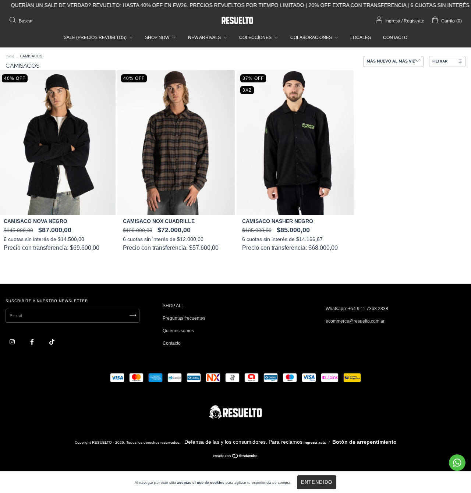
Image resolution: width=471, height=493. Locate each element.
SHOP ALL (173, 305)
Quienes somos (178, 330)
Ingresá (392, 21)
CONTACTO (395, 37)
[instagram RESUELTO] (13, 342)
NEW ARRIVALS (205, 37)
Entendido (316, 482)
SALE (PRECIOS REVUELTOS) (96, 37)
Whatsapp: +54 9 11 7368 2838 (357, 308)
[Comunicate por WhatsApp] (457, 462)
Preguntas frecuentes (184, 318)
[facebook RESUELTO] (32, 342)
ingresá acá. (315, 442)
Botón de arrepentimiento (364, 441)
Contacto (172, 343)
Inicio (10, 56)
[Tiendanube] (236, 457)
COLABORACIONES (311, 37)
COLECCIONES (256, 37)
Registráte (414, 21)
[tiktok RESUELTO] (52, 342)
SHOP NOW (157, 37)
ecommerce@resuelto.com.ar (355, 321)
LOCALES (360, 37)
